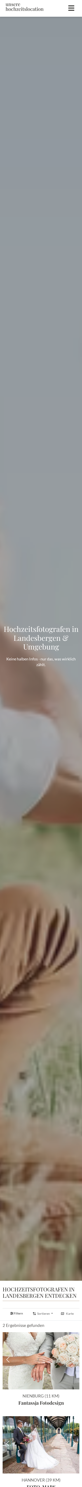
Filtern (18, 1313)
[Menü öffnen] (71, 8)
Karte (70, 1313)
